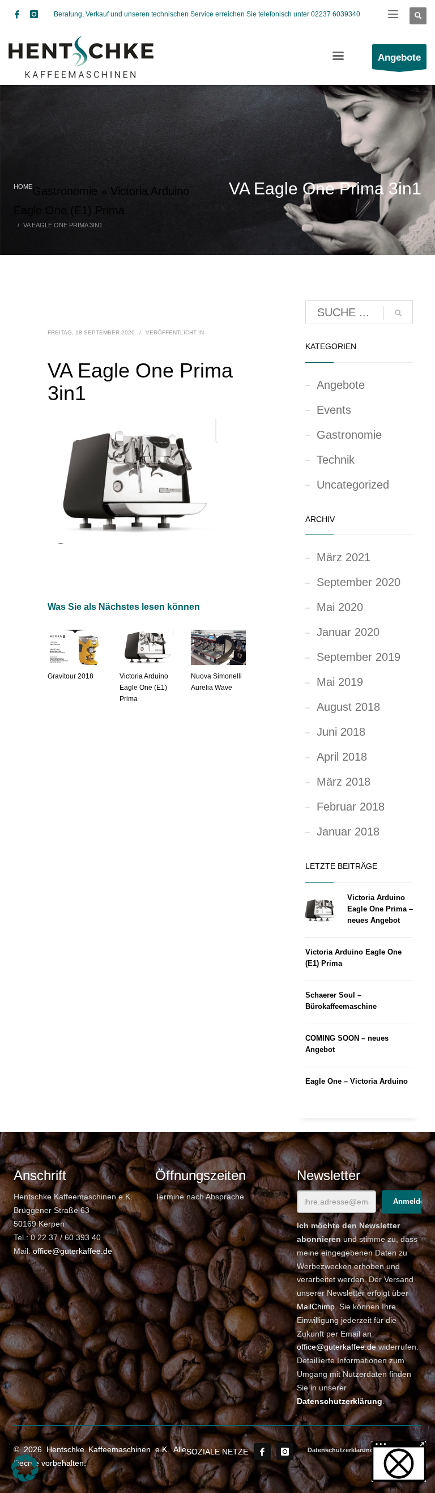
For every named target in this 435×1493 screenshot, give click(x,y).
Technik (336, 459)
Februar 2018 (351, 806)
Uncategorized (353, 484)
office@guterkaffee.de (72, 1251)
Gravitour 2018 (70, 676)
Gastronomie (64, 191)
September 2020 (358, 582)
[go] (398, 313)
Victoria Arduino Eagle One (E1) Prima (144, 687)
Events (334, 410)
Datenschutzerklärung (339, 1401)
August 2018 (348, 707)
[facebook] (16, 14)
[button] (25, 1468)
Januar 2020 (348, 632)
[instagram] (33, 14)
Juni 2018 (341, 732)
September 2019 (358, 657)
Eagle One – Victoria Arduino (356, 1081)
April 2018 (342, 756)
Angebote (341, 385)
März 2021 (343, 557)
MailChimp (316, 1306)
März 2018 (343, 781)
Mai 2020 (340, 607)
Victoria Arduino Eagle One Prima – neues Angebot (380, 908)
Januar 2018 (348, 831)
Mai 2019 (340, 682)
